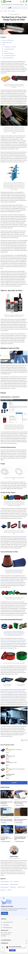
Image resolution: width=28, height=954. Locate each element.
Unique (3, 605)
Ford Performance (8, 640)
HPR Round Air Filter (5, 669)
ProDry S (13, 674)
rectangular (19, 536)
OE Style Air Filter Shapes (9, 53)
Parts (11, 881)
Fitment (3, 44)
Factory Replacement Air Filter (15, 634)
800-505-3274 (10, 922)
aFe (15, 640)
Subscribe (4, 913)
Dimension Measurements (9, 49)
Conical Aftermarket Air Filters (9, 55)
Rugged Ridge (9, 643)
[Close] (25, 946)
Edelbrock (2, 640)
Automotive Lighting (5, 881)
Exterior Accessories (5, 887)
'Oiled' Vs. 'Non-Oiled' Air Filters (7, 40)
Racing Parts (3, 890)
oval (24, 536)
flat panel (15, 536)
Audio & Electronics (4, 884)
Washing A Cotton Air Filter (7, 42)
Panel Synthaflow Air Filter (16, 692)
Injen (18, 640)
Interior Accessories (14, 884)
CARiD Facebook (2, 947)
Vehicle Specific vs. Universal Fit (10, 46)
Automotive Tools (21, 887)
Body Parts (16, 881)
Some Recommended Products (8, 57)
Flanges (5, 51)
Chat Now (12, 950)
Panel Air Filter (5, 702)
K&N (13, 640)
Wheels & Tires (13, 887)
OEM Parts (9, 890)
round (11, 536)
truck (3, 438)
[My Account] (23, 1)
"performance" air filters (15, 71)
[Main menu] (1, 1)
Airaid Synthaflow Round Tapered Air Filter (13, 570)
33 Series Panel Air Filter (8, 691)
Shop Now (14, 782)
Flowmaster (21, 640)
